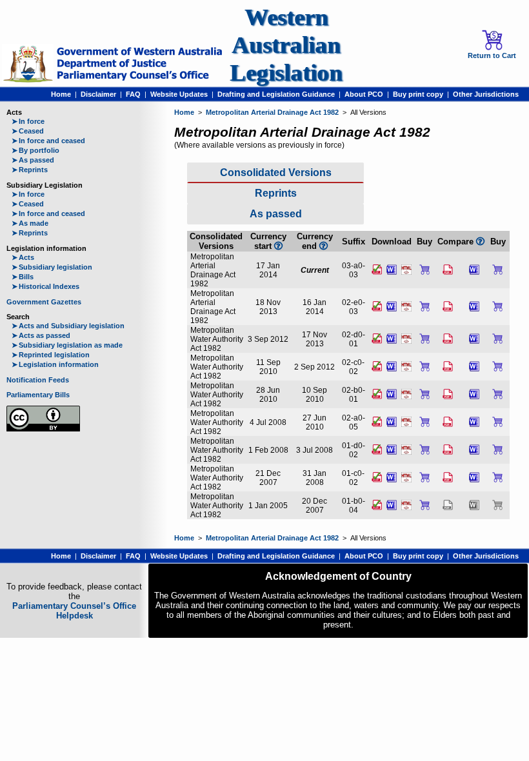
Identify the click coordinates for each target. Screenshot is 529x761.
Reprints (30, 169)
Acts (23, 257)
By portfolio (35, 150)
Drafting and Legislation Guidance (276, 94)
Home (61, 94)
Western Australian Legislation (286, 45)
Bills (23, 277)
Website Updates (179, 94)
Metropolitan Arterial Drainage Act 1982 (272, 112)
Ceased (28, 131)
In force (28, 121)
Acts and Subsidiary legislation (68, 326)
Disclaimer (98, 94)
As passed (33, 160)
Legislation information (55, 364)
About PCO (363, 94)
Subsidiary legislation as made (67, 345)
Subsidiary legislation (52, 267)
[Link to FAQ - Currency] (323, 245)
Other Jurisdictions (486, 94)
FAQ (133, 94)
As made (30, 223)
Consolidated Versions (276, 172)
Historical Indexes (45, 286)
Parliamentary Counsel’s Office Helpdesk (74, 610)
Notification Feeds (37, 380)
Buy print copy (418, 94)
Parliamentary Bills (38, 395)
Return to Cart (492, 55)
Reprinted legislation (51, 355)
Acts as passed (41, 335)
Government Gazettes (43, 302)
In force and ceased (48, 140)
